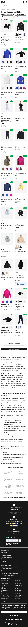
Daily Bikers (4, 582)
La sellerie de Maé (5, 596)
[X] (19, 624)
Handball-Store (4, 593)
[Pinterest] (16, 624)
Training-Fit (17, 592)
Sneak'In (17, 588)
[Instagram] (12, 624)
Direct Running (4, 583)
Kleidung (9, 9)
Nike (2, 117)
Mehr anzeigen (14, 349)
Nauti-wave (4, 600)
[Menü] (1, 5)
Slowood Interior (18, 585)
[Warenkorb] (27, 2)
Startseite (3, 9)
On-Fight (3, 601)
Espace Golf (4, 587)
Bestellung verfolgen (6, 555)
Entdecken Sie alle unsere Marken (14, 498)
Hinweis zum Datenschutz (7, 575)
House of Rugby (5, 595)
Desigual (17, 198)
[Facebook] (9, 624)
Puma (2, 146)
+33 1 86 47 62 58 (14, 513)
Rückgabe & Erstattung (6, 568)
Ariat (16, 117)
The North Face (19, 250)
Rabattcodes (4, 559)
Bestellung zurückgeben (14, 534)
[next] (27, 483)
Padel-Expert (18, 580)
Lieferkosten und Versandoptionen (9, 573)
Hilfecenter (3, 554)
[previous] (1, 483)
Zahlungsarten (4, 572)
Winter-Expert (18, 600)
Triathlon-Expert (18, 595)
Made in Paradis (5, 598)
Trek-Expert (17, 593)
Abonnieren (14, 615)
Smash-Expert (18, 587)
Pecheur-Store (18, 582)
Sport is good (18, 590)
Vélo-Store (17, 598)
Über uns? (3, 564)
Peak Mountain (18, 37)
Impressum (3, 570)
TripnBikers (17, 596)
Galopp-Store (4, 590)
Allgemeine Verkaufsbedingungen (9, 567)
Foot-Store (3, 588)
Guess (3, 37)
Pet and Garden (18, 583)
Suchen (8, 6)
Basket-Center (4, 580)
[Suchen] (5, 5)
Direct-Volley (4, 585)
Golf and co (4, 592)
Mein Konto (4, 552)
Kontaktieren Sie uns (14, 509)
